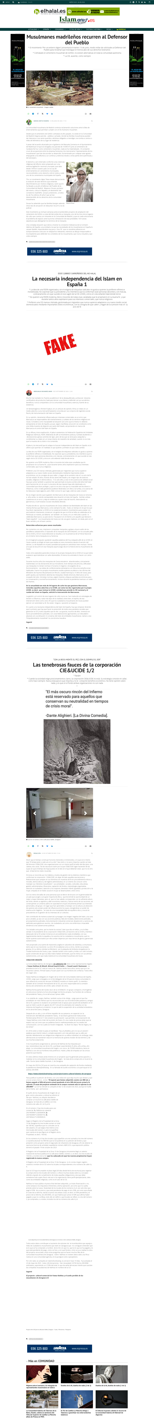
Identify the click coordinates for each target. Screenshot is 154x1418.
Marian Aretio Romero (41, 121)
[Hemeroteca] (149, 2)
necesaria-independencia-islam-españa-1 (38, 628)
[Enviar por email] (90, 114)
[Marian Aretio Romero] (29, 122)
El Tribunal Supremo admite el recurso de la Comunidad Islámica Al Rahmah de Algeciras (111, 1412)
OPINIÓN (46, 29)
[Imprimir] (86, 114)
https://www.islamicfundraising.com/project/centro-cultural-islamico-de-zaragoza (59, 1074)
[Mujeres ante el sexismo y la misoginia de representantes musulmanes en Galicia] (42, 1374)
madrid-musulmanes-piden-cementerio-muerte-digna (42, 241)
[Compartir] (131, 2)
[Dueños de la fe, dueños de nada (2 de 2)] (77, 1374)
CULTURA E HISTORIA (93, 29)
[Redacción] (29, 855)
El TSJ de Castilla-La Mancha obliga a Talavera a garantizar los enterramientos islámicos (76, 1412)
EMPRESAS (122, 29)
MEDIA (108, 29)
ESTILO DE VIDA (75, 29)
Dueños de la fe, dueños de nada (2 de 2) (76, 1385)
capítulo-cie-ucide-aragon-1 (36, 1339)
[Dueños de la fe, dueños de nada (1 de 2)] (112, 1374)
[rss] (92, 121)
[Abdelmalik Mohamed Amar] (29, 393)
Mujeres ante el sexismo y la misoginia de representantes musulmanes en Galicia (41, 1386)
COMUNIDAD (59, 29)
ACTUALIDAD (32, 29)
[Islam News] (77, 21)
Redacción (37, 853)
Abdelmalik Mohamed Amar (43, 391)
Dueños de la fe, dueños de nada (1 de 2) (111, 1385)
